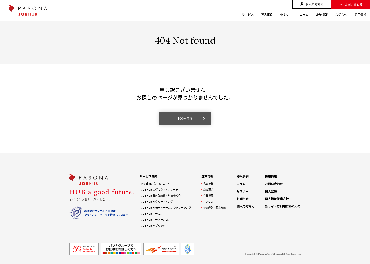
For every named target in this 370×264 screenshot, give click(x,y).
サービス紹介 (149, 176)
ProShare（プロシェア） (155, 183)
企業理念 (208, 189)
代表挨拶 (208, 183)
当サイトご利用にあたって (283, 206)
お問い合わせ (354, 4)
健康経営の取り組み (214, 207)
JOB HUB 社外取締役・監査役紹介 (161, 195)
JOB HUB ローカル (152, 213)
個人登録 (271, 191)
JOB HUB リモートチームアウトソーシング (166, 207)
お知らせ (341, 14)
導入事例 (267, 14)
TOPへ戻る (185, 118)
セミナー (286, 14)
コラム (304, 14)
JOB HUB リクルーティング (157, 201)
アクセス (208, 201)
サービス (248, 14)
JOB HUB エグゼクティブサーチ (159, 189)
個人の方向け (315, 4)
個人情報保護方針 (277, 199)
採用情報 (360, 14)
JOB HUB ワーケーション (156, 219)
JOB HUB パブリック (153, 225)
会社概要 (208, 195)
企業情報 (322, 14)
